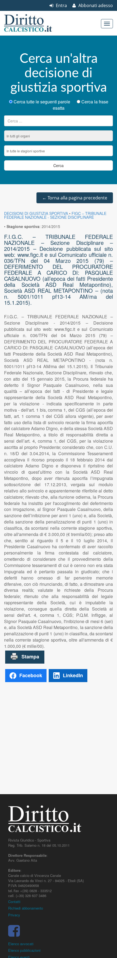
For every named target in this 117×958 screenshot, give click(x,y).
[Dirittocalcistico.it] (35, 23)
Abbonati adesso (95, 5)
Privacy (14, 914)
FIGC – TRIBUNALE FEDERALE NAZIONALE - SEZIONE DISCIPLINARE (55, 215)
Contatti (14, 901)
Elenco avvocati (20, 943)
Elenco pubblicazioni (24, 950)
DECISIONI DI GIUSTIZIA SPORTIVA (36, 213)
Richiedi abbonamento (25, 908)
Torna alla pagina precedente (74, 198)
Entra (61, 5)
